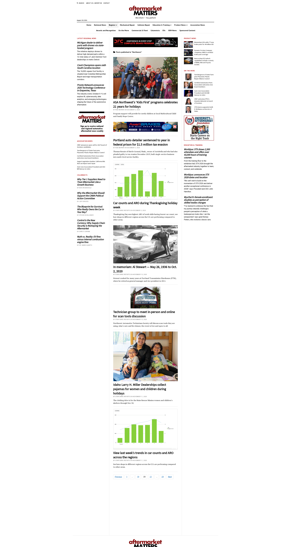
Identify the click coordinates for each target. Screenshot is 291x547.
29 (163, 477)
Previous (118, 477)
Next (170, 477)
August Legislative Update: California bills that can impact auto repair (91, 162)
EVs (164, 30)
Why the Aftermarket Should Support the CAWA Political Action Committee (90, 196)
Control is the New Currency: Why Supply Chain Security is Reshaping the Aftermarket (91, 224)
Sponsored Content (187, 30)
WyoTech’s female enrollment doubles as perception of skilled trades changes (198, 200)
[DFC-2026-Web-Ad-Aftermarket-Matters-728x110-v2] (145, 46)
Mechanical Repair (127, 25)
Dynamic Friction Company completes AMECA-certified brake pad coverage (203, 52)
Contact (106, 3)
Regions (112, 25)
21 (151, 477)
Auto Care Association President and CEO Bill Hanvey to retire (91, 168)
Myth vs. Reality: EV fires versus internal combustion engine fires (90, 239)
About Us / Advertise (94, 3)
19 (138, 477)
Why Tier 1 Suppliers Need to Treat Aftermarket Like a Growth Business (91, 182)
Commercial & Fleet (140, 30)
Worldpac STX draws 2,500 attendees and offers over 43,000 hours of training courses (197, 153)
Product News (180, 25)
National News (100, 25)
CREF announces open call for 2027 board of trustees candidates (92, 146)
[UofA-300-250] (199, 140)
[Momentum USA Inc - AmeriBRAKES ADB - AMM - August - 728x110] (145, 131)
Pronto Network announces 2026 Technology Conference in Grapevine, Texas (91, 88)
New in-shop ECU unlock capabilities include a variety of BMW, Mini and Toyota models (204, 61)
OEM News (172, 30)
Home (89, 25)
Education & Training (161, 25)
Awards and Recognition (106, 30)
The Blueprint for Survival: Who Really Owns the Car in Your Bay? (90, 209)
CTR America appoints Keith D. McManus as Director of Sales (203, 109)
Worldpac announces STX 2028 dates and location (196, 176)
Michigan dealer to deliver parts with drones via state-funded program (90, 45)
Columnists (155, 30)
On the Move (123, 30)
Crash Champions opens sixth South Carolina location (91, 66)
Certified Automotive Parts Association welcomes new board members (90, 157)
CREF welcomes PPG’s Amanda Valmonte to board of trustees (203, 101)
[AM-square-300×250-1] (92, 136)
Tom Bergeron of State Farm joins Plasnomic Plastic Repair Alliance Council (90, 151)
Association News (197, 25)
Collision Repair (143, 25)
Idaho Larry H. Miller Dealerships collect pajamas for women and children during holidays (139, 389)
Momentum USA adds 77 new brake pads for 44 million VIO (204, 43)
